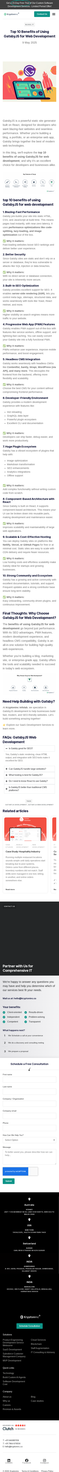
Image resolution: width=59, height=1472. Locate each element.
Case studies (37, 1401)
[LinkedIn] (9, 1460)
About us (7, 1397)
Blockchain (36, 1344)
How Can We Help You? (13, 1135)
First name (7, 1074)
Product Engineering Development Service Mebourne (13, 1343)
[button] (53, 14)
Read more (10, 889)
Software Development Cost (14, 1382)
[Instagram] (44, 1460)
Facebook (26, 1463)
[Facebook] (26, 1460)
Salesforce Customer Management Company (14, 1355)
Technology (8, 1373)
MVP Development (12, 1360)
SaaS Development (12, 1349)
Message (7, 1147)
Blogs (28, 24)
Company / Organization (13, 1099)
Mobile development (22, 846)
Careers (7, 1405)
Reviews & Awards (12, 1409)
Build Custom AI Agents (14, 1377)
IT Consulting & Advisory (43, 1352)
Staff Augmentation (40, 1348)
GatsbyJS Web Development (41, 805)
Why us (6, 1401)
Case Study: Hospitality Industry (23, 851)
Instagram (44, 1463)
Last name (7, 1087)
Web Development (38, 846)
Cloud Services (38, 1340)
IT (33, 24)
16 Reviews (20, 1429)
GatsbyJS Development (16, 805)
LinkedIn (9, 1463)
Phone (5, 1123)
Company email (9, 1111)
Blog (33, 1397)
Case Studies (9, 846)
